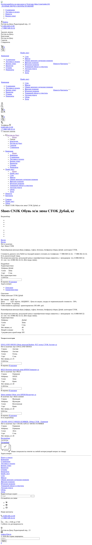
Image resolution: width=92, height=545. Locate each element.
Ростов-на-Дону (16, 143)
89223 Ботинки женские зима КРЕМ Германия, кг (20, 370)
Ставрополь (14, 147)
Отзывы (9, 68)
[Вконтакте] (6, 503)
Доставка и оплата (13, 62)
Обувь (27, 71)
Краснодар (14, 141)
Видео (3, 240)
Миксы (27, 59)
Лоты (27, 73)
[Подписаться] (32, 496)
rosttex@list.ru (6, 534)
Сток (27, 57)
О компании (10, 60)
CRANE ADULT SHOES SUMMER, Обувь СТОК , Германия (24, 422)
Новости (56, 64)
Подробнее (5, 442)
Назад (14, 137)
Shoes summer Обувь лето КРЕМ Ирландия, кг (18, 395)
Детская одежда (31, 69)
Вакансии (9, 66)
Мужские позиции (32, 65)
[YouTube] (6, 508)
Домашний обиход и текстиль (36, 67)
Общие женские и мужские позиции (39, 61)
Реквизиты (10, 70)
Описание (9, 288)
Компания (5, 56)
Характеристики (11, 290)
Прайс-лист (24, 53)
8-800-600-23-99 (8, 26)
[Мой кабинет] (2, 104)
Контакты (64, 64)
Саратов (13, 145)
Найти (4, 541)
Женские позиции (32, 63)
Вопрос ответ (11, 64)
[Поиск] (3, 49)
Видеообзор (5, 438)
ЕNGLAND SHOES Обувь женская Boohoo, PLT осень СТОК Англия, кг (29, 345)
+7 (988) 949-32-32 (8, 28)
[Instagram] (6, 505)
